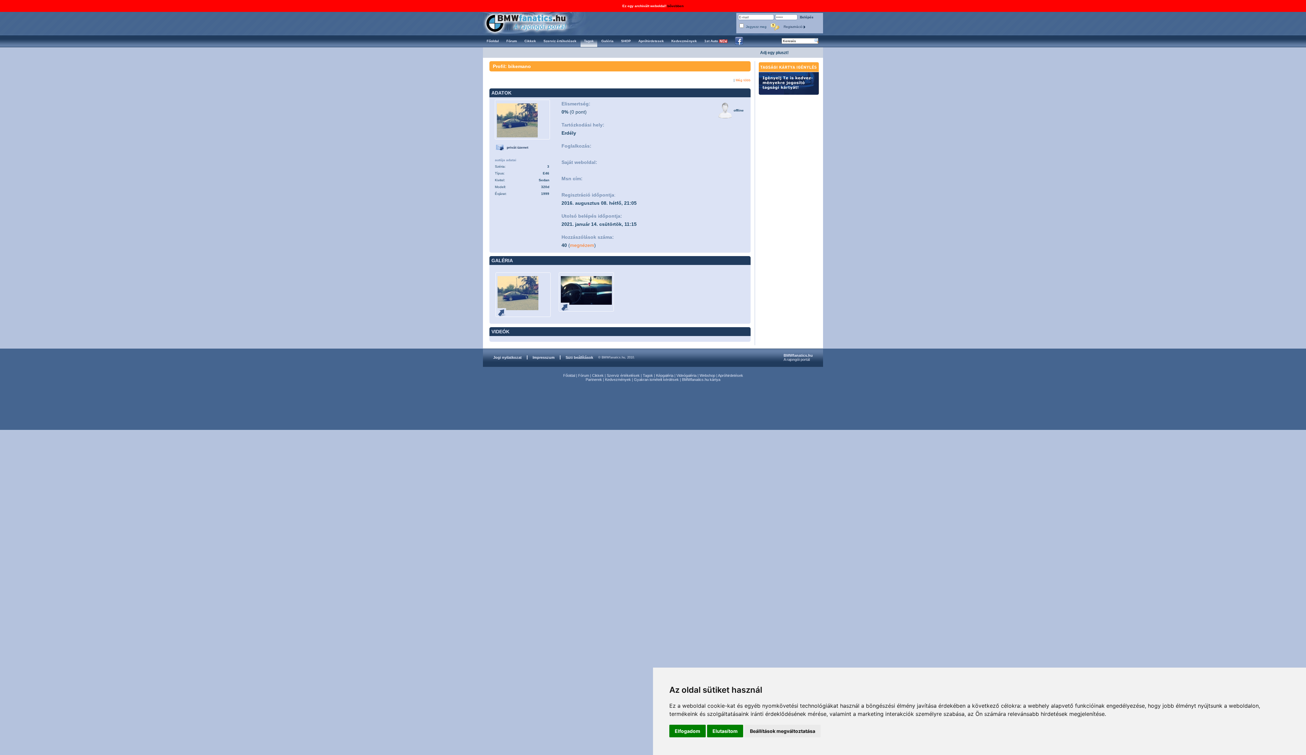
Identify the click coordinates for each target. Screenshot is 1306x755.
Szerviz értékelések (623, 375)
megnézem (582, 245)
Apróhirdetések (730, 375)
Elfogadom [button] (687, 731)
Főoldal (569, 375)
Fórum (583, 375)
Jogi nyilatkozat (507, 357)
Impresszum (544, 357)
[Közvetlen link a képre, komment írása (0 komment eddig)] (504, 312)
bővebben (675, 6)
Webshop (707, 375)
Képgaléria (664, 375)
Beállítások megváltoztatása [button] (782, 731)
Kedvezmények (618, 380)
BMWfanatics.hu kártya (701, 380)
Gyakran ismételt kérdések (656, 380)
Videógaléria (686, 375)
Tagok (648, 375)
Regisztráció (794, 27)
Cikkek (598, 375)
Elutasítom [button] (725, 731)
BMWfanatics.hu (534, 22)
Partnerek (594, 380)
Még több (743, 80)
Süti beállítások (579, 357)
